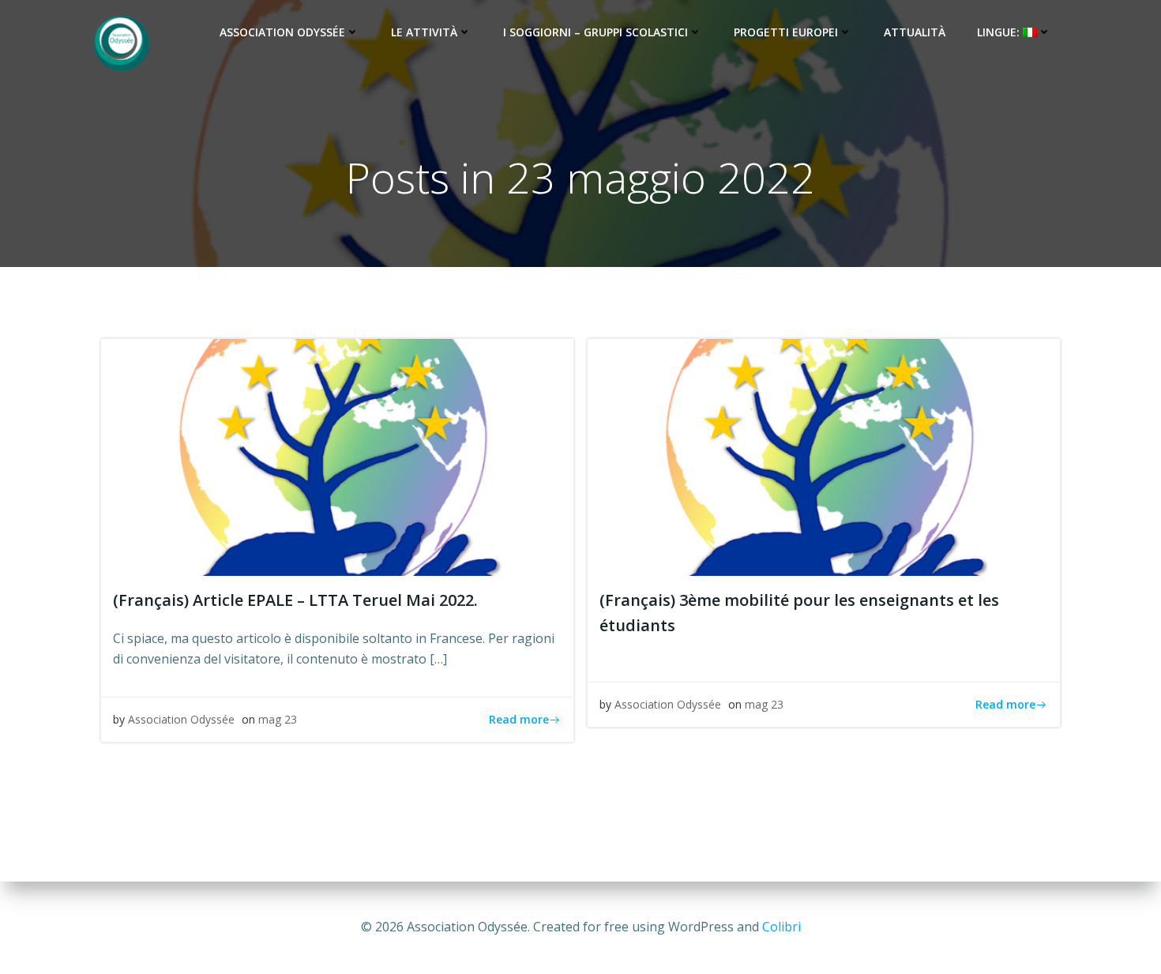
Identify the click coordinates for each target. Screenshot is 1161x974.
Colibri (781, 926)
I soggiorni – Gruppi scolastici (595, 31)
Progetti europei (786, 31)
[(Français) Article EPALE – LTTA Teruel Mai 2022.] (337, 455)
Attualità (914, 31)
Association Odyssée (282, 31)
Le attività (424, 31)
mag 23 (277, 719)
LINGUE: (1000, 31)
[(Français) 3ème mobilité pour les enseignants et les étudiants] (824, 455)
